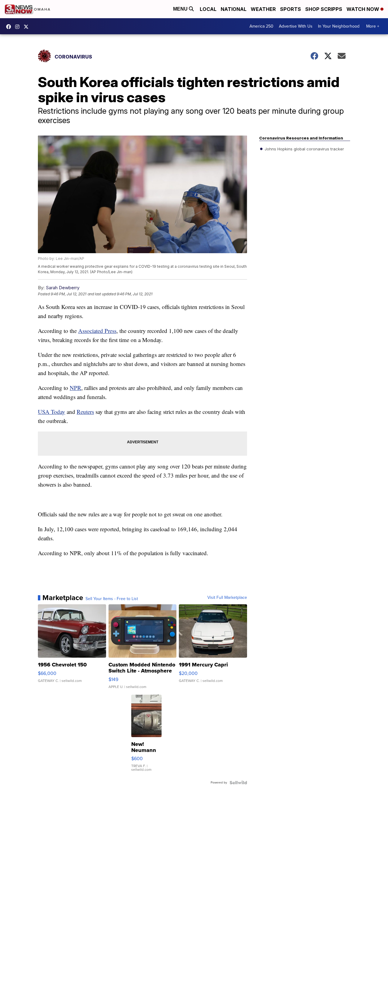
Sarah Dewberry (62, 287)
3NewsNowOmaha (28, 26)
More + (372, 26)
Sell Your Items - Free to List (111, 599)
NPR (75, 387)
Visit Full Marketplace (227, 598)
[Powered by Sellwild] (238, 782)
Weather (263, 9)
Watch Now (363, 9)
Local (208, 9)
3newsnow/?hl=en (18, 26)
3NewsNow (10, 26)
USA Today (51, 411)
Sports (290, 9)
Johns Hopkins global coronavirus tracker (303, 148)
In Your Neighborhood (339, 26)
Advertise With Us (296, 26)
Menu (181, 9)
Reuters (85, 411)
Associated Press (97, 330)
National (233, 9)
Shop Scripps (323, 9)
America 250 (261, 26)
